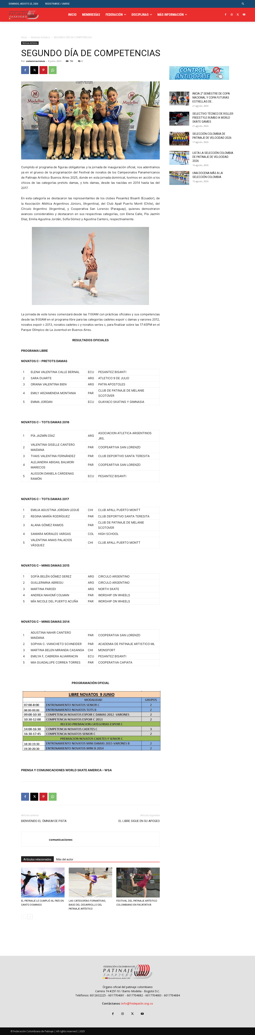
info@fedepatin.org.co (137, 1003)
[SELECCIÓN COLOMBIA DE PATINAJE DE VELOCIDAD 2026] (179, 139)
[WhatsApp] (53, 70)
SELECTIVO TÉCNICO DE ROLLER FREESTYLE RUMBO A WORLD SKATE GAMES (212, 117)
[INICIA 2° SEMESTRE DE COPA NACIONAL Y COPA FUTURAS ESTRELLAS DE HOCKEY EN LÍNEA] (179, 99)
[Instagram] (232, 15)
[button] (243, 4)
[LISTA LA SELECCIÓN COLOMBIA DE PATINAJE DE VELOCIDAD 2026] (179, 158)
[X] (237, 15)
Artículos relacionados (37, 859)
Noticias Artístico (40, 37)
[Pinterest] (43, 70)
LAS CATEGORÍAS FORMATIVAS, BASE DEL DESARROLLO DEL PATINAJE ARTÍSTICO (87, 904)
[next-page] (29, 916)
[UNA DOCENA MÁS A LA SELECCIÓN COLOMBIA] (179, 178)
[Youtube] (244, 15)
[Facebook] (225, 15)
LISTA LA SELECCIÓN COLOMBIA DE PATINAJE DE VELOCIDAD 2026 (212, 156)
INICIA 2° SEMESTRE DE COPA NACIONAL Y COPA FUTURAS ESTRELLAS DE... (211, 97)
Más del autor (64, 859)
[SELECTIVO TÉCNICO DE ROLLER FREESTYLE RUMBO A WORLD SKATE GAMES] (179, 119)
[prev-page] (23, 916)
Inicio (24, 37)
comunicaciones (35, 61)
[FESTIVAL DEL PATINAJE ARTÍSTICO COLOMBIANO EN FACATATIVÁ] (138, 882)
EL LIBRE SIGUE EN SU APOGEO (139, 821)
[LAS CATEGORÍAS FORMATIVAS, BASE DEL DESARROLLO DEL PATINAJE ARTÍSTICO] (90, 882)
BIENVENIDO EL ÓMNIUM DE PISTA (44, 821)
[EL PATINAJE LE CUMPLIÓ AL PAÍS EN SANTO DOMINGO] (43, 882)
